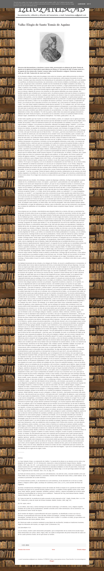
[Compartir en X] (25, 545)
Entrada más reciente (24, 549)
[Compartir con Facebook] (27, 545)
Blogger (52, 561)
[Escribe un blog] (24, 545)
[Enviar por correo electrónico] (22, 545)
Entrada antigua (81, 549)
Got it (89, 4)
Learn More (81, 4)
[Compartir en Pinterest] (28, 545)
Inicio (53, 549)
